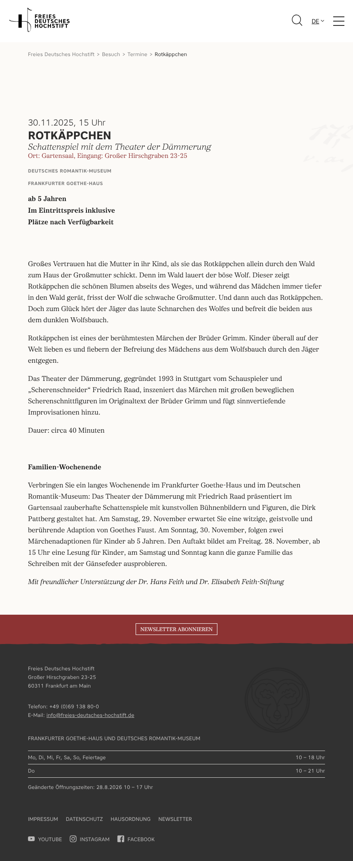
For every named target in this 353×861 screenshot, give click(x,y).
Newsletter (175, 819)
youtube (50, 839)
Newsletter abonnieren (176, 629)
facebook (141, 839)
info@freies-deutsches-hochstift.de (90, 715)
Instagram (95, 839)
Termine (137, 54)
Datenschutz (84, 819)
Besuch (111, 54)
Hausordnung (131, 819)
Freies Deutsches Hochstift (61, 54)
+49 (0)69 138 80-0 (74, 706)
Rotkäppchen (171, 54)
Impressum (43, 819)
